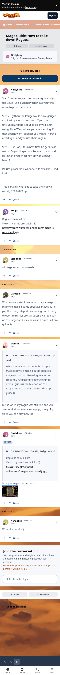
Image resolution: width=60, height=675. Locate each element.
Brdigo (14, 210)
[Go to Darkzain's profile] (5, 295)
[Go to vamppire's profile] (5, 260)
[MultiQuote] (4, 199)
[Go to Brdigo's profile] (5, 212)
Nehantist (16, 520)
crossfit (15, 343)
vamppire (16, 258)
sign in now (22, 558)
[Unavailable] (10, 487)
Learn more (6, 5)
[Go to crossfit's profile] (5, 345)
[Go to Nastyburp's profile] (7, 56)
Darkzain (15, 293)
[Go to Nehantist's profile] (5, 522)
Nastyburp (17, 54)
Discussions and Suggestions (36, 58)
